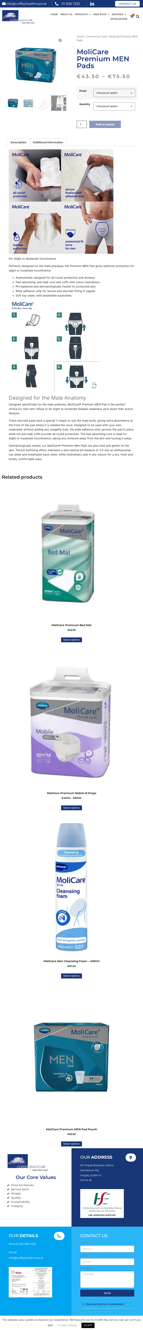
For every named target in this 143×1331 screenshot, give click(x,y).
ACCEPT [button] (88, 1325)
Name (84, 1242)
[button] (138, 17)
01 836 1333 (71, 4)
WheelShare (118, 19)
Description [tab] (19, 142)
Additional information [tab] (48, 142)
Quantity (84, 104)
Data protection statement (105, 1304)
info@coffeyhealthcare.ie (26, 4)
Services (117, 14)
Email (84, 1255)
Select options (71, 639)
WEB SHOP (99, 14)
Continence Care (96, 36)
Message (86, 1268)
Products (81, 14)
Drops (83, 91)
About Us (66, 14)
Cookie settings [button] (67, 1325)
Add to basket (105, 124)
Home (54, 14)
